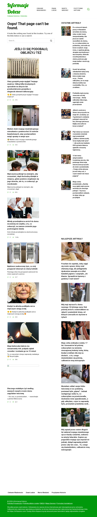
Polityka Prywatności (14, 503)
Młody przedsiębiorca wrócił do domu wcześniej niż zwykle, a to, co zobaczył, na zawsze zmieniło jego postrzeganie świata (23, 225)
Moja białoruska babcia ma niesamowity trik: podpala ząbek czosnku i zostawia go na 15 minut (21, 348)
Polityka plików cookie (31, 503)
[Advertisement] (75, 219)
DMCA (42, 503)
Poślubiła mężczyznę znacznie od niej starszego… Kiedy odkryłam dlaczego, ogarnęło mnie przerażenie (80, 98)
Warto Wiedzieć (65, 9)
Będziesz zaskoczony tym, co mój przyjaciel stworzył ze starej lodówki (22, 267)
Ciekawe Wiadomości (41, 9)
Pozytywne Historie (78, 9)
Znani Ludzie (54, 9)
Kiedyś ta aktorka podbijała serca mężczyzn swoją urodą (21, 307)
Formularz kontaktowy (65, 503)
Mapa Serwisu (51, 503)
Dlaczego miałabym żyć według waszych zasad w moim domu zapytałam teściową (20, 391)
